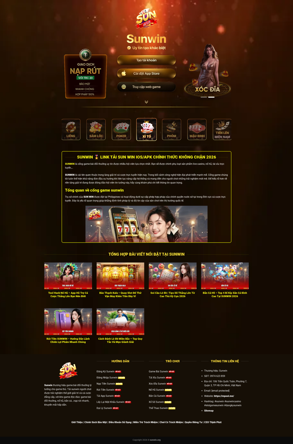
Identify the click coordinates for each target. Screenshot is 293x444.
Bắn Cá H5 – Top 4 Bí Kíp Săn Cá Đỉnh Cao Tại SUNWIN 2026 (225, 294)
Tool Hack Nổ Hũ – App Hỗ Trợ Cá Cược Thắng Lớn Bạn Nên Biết (68, 294)
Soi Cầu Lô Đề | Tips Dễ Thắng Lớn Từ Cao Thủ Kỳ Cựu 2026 (172, 294)
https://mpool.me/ (224, 396)
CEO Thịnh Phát (213, 422)
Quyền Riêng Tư (193, 422)
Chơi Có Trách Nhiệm (171, 422)
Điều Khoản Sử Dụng (120, 422)
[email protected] (220, 390)
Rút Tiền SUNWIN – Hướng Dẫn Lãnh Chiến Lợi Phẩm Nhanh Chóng (68, 340)
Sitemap (208, 410)
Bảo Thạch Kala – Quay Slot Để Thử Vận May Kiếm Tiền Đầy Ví (120, 294)
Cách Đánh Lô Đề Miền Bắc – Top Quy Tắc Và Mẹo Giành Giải (120, 340)
